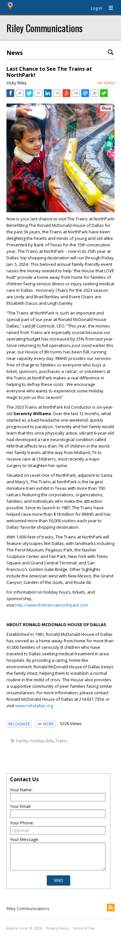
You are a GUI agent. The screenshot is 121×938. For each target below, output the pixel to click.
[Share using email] (85, 95)
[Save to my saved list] (104, 95)
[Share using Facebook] (10, 95)
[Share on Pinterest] (106, 110)
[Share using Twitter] (29, 95)
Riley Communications (44, 28)
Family (22, 741)
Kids (50, 741)
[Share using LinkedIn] (48, 95)
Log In (96, 8)
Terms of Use (84, 928)
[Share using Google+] (66, 95)
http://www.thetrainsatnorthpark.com (51, 605)
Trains (61, 741)
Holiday (37, 741)
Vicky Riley (16, 83)
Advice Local (17, 928)
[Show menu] (108, 8)
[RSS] (111, 907)
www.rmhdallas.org (34, 706)
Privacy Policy (57, 928)
